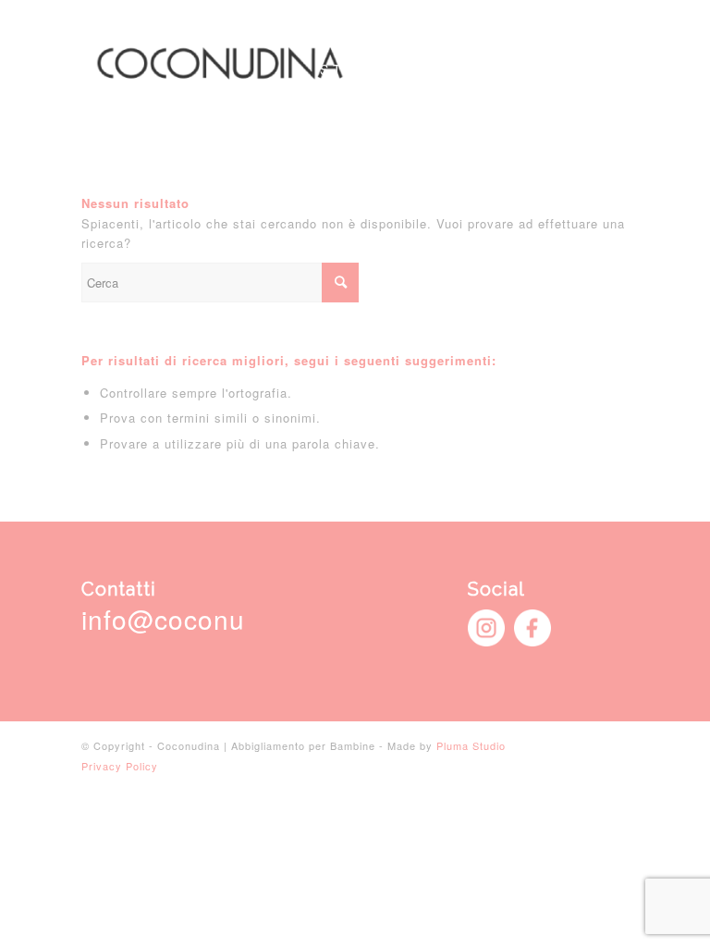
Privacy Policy (119, 765)
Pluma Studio (471, 745)
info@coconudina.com (220, 618)
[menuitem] (357, 69)
